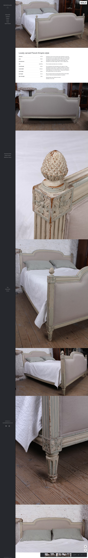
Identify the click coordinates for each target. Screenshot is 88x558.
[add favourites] (85, 550)
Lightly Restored (8, 23)
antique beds (7, 14)
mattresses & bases (7, 157)
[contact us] (85, 546)
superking (8, 16)
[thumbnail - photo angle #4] (60, 554)
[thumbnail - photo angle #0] (43, 554)
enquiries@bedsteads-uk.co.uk (8, 422)
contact (7, 290)
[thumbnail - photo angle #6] (68, 554)
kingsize (7, 18)
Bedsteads (8, 6)
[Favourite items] (6, 426)
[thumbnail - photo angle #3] (56, 554)
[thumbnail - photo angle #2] (53, 554)
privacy (11, 557)
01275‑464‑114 (7, 421)
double (7, 20)
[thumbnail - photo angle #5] (64, 554)
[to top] (84, 554)
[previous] (78, 554)
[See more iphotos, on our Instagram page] (9, 426)
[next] (81, 554)
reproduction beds (7, 153)
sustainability (7, 289)
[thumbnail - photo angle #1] (49, 554)
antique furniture (8, 155)
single (7, 21)
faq (7, 287)
